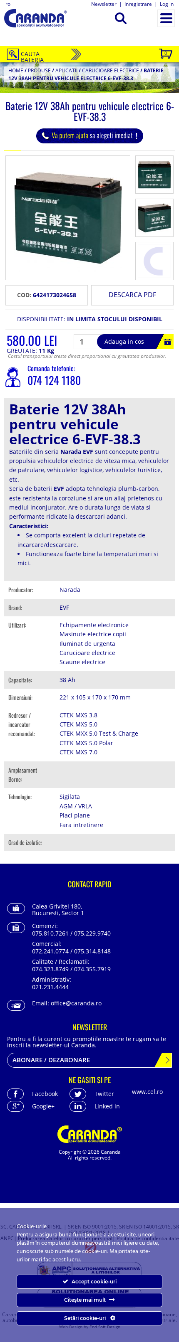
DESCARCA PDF (132, 294)
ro (7, 3)
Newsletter (104, 3)
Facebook (45, 1094)
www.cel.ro (147, 1092)
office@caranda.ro (76, 1003)
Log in (167, 3)
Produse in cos (165, 53)
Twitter (104, 1094)
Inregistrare (138, 3)
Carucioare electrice (110, 70)
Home (15, 70)
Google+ (43, 1106)
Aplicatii (66, 70)
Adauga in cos (124, 341)
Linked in (107, 1106)
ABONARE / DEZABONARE (51, 1060)
